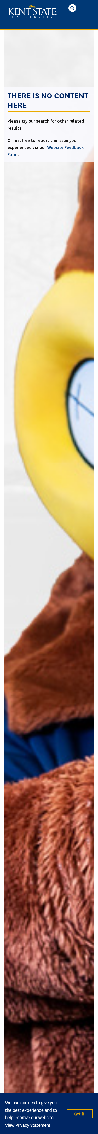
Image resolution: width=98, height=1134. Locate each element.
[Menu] (83, 8)
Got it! (79, 1113)
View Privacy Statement (27, 1124)
